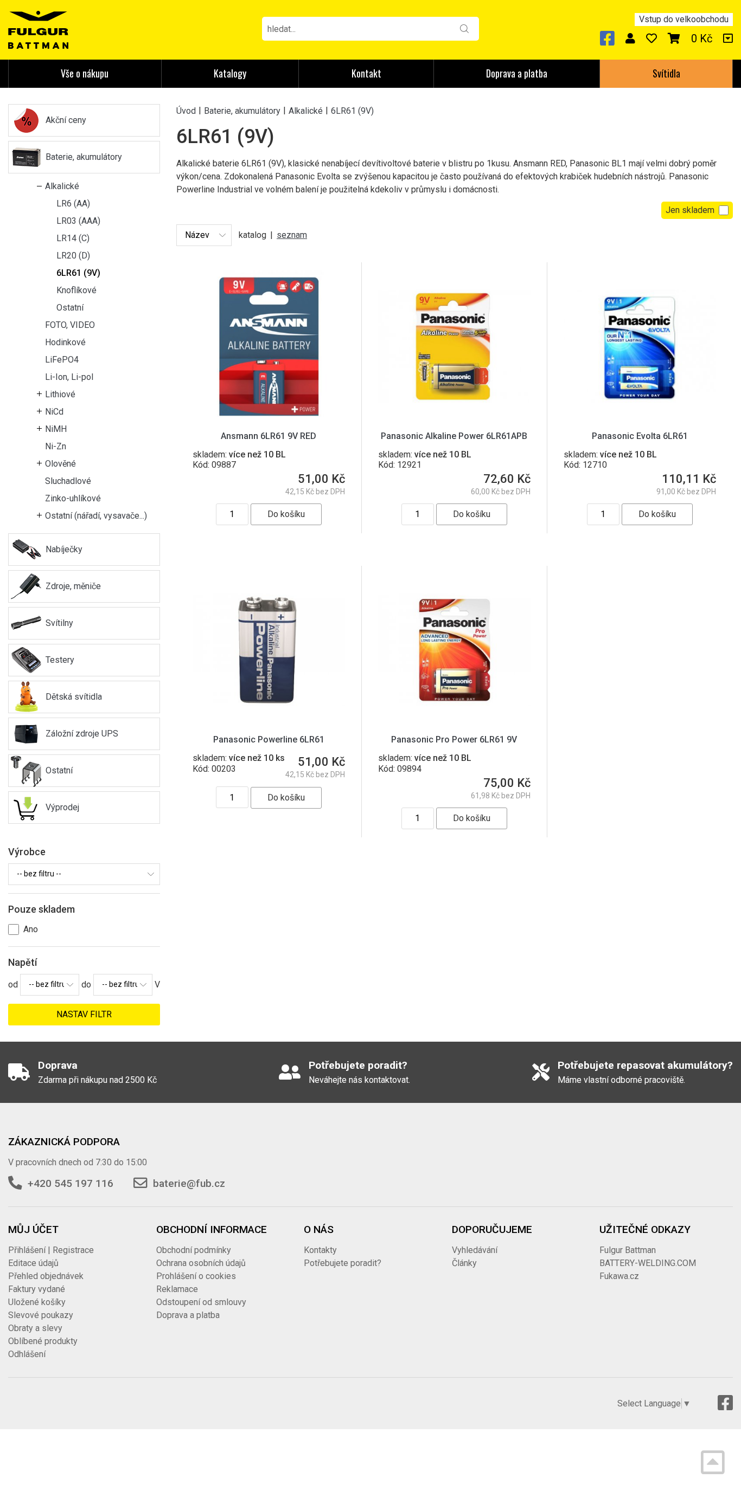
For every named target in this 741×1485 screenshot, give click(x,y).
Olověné (60, 464)
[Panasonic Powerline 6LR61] (269, 649)
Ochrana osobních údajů (201, 1263)
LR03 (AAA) (78, 221)
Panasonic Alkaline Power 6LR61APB (454, 436)
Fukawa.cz (619, 1276)
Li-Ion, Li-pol (69, 377)
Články (464, 1263)
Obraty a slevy (35, 1328)
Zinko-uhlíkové (73, 498)
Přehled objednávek (46, 1276)
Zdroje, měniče (73, 586)
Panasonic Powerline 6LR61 (268, 739)
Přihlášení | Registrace (51, 1250)
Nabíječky (64, 549)
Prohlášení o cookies (196, 1276)
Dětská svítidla (74, 697)
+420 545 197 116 (70, 1183)
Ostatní (70, 307)
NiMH (56, 429)
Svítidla (666, 73)
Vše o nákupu (84, 73)
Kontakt (366, 73)
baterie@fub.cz (189, 1183)
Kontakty (320, 1250)
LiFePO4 (62, 359)
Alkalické (62, 186)
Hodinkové (65, 342)
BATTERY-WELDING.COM (647, 1263)
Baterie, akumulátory (84, 157)
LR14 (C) (73, 238)
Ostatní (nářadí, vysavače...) (96, 516)
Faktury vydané (36, 1289)
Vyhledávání (474, 1250)
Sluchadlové (68, 481)
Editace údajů (33, 1263)
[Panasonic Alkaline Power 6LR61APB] (454, 345)
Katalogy (230, 73)
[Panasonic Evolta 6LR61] (640, 345)
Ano (30, 929)
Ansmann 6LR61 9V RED (268, 436)
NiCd (54, 411)
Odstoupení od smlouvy (201, 1302)
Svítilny (59, 623)
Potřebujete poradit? (342, 1263)
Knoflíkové (76, 290)
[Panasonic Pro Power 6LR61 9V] (454, 649)
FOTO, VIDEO (70, 325)
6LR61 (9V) (78, 273)
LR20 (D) (73, 255)
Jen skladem (690, 210)
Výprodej (62, 807)
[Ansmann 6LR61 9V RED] (269, 345)
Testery (60, 660)
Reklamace (177, 1289)
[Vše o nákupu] (728, 38)
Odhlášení (27, 1354)
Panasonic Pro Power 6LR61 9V (454, 739)
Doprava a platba (516, 73)
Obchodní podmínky (193, 1250)
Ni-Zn (55, 446)
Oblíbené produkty (43, 1341)
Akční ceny (66, 120)
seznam (292, 235)
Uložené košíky (37, 1302)
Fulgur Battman (627, 1250)
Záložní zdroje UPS (82, 733)
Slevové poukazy (40, 1315)
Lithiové (60, 394)
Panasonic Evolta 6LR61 (640, 436)
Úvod (186, 110)
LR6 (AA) (73, 203)
